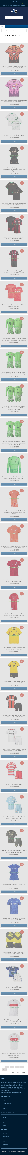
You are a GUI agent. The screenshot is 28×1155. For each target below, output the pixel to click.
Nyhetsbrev (5, 1144)
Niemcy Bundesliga (10, 30)
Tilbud (4, 1122)
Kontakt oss (5, 1108)
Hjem (4, 30)
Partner (4, 1120)
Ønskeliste (5, 1141)
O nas (4, 1100)
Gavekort (5, 1117)
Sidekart (4, 1125)
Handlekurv (17, 5)
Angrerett (5, 1139)
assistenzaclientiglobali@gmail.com (12, 1092)
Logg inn (12, 1)
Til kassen (23, 5)
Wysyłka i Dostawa (7, 1103)
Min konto (5, 5)
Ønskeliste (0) (11, 5)
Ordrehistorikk (6, 1136)
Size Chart (5, 1106)
